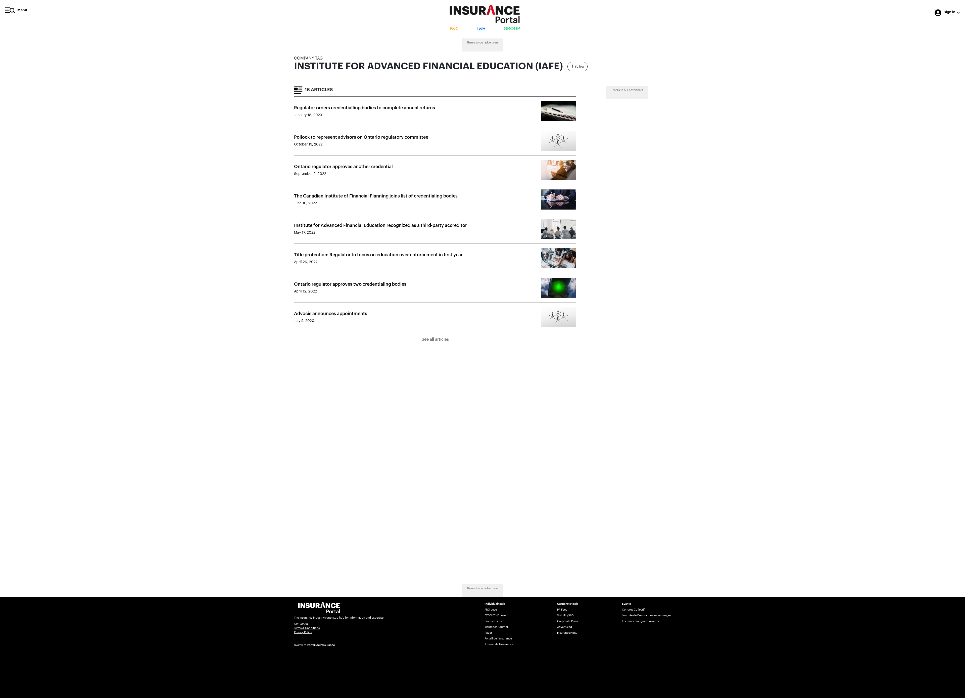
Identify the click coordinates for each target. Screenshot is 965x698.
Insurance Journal (496, 627)
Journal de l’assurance (499, 644)
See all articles (435, 339)
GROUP (512, 28)
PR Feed (562, 609)
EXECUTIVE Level (495, 615)
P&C (454, 28)
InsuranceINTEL (567, 632)
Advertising (564, 627)
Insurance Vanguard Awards (640, 621)
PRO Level (491, 609)
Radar (488, 632)
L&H (481, 28)
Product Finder (494, 621)
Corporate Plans (567, 621)
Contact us (301, 623)
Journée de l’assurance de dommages (646, 615)
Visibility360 (565, 615)
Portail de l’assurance (321, 645)
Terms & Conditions (307, 628)
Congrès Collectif (633, 609)
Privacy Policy (303, 632)
